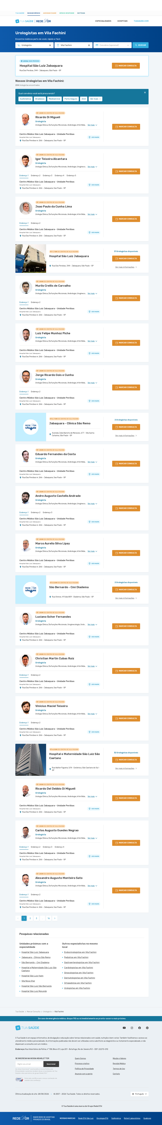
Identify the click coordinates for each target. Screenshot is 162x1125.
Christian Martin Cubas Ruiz (54, 658)
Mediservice (54, 99)
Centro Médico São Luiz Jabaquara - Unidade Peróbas (46, 134)
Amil (84, 99)
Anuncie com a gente (83, 1074)
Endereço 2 (35, 175)
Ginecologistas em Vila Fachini (78, 973)
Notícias (81, 13)
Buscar (142, 45)
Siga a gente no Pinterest (147, 1028)
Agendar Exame (49, 13)
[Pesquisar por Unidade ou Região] (89, 45)
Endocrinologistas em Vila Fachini (80, 952)
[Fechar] (145, 92)
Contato (116, 1074)
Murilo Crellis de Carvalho (53, 285)
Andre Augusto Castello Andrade (58, 496)
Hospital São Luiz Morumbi (34, 991)
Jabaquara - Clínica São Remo (36, 957)
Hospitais (122, 21)
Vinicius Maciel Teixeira (51, 706)
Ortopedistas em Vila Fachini (78, 983)
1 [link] (24, 918)
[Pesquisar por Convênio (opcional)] (128, 45)
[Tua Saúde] (27, 1027)
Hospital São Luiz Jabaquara (41, 65)
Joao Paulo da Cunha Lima (53, 206)
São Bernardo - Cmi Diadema (35, 962)
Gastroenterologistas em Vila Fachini (82, 962)
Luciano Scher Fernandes (53, 616)
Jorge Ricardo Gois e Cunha (54, 375)
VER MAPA (95, 137)
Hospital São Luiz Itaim (32, 976)
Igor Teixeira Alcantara (51, 159)
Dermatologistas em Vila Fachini (79, 978)
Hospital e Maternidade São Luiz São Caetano (39, 969)
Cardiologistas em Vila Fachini (78, 967)
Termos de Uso (119, 1069)
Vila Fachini (59, 1012)
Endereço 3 (47, 175)
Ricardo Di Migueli (47, 117)
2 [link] (30, 918)
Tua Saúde (19, 13)
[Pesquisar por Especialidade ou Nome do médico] (50, 45)
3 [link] (36, 918)
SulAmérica (25, 99)
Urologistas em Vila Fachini (77, 988)
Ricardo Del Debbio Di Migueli (55, 788)
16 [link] (49, 918)
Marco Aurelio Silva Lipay (52, 543)
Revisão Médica (119, 1064)
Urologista (47, 1012)
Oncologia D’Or (102, 1118)
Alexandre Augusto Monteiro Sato (58, 878)
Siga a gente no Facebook (139, 1028)
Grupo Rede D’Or (95, 1106)
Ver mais (94, 99)
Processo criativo (82, 1064)
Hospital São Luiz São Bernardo (37, 986)
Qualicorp (147, 1118)
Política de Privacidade (84, 1069)
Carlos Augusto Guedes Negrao (57, 830)
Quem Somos (80, 1058)
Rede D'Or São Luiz (85, 1118)
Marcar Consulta (33, 1012)
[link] (54, 918)
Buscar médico (33, 13)
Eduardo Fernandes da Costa (55, 454)
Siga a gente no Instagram (132, 1028)
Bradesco (39, 99)
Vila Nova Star (28, 981)
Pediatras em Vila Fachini (76, 957)
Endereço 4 (59, 175)
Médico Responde (66, 13)
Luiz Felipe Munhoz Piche (52, 333)
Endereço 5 (71, 175)
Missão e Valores (119, 1058)
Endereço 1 (23, 175)
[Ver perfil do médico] (25, 119)
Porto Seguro (71, 99)
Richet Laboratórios (132, 1118)
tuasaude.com (141, 21)
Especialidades (103, 21)
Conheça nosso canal (124, 1028)
